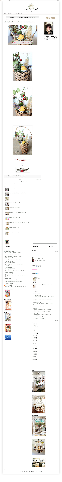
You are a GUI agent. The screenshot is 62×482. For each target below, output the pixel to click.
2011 (34, 356)
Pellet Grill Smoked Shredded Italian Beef (13, 252)
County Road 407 (36, 313)
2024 (34, 335)
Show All (56, 320)
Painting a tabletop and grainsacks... (16, 232)
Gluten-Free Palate (8, 269)
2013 (34, 353)
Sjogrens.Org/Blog (8, 263)
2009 (34, 359)
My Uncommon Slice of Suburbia (39, 318)
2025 (34, 324)
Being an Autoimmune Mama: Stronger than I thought (15, 286)
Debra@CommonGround (40, 258)
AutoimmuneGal (8, 285)
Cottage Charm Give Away (14, 227)
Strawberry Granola (9, 257)
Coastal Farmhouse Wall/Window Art (39, 293)
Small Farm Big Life (9, 261)
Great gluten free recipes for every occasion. (13, 256)
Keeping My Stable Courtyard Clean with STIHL (41, 311)
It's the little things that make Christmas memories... (20, 22)
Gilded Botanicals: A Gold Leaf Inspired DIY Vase (42, 319)
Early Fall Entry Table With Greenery (40, 316)
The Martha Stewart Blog (37, 310)
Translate (40, 266)
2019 (34, 343)
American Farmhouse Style (14, 217)
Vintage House (35, 299)
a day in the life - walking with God (39, 284)
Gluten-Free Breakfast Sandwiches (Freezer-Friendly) (15, 254)
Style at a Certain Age (37, 302)
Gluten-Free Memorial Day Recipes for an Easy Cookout (15, 270)
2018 (34, 345)
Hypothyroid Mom (8, 274)
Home (20, 179)
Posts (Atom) (12, 183)
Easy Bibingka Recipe (9, 273)
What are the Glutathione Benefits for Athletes (13, 281)
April (35, 328)
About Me (5, 13)
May (35, 325)
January (35, 333)
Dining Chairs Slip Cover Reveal (15, 202)
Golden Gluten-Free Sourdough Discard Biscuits (14, 279)
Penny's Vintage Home (37, 293)
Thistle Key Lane (36, 315)
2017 (34, 346)
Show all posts (32, 17)
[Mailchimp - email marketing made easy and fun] (52, 247)
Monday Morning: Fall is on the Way (39, 306)
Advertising (10, 13)
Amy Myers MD (8, 280)
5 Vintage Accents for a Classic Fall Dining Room (42, 314)
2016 (34, 348)
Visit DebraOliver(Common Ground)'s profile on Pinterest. (43, 255)
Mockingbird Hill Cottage (37, 306)
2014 (34, 351)
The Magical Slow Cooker (10, 258)
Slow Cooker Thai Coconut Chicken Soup (13, 259)
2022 (34, 338)
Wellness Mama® (8, 267)
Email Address (35, 242)
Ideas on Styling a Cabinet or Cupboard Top (17, 192)
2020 (34, 342)
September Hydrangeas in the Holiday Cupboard (18, 212)
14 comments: (24, 175)
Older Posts (38, 179)
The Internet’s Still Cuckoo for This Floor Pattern (42, 309)
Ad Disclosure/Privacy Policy (18, 13)
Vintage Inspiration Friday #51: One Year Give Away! (19, 222)
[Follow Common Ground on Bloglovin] (34, 269)
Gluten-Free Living (9, 283)
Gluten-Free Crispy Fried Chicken (11, 284)
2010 (34, 357)
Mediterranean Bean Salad (10, 268)
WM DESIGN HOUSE (37, 295)
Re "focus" (11, 197)
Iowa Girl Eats (8, 254)
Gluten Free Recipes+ (9, 272)
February (36, 332)
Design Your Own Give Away (14, 207)
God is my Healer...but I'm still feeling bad (44, 284)
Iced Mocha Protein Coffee (10, 262)
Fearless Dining (8, 278)
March (35, 330)
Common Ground (36, 277)
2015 (34, 350)
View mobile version (23, 181)
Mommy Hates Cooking (9, 251)
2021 (34, 340)
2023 (34, 337)
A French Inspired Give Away (15, 188)
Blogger (40, 471)
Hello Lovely (35, 308)
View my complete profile (40, 260)
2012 (34, 354)
